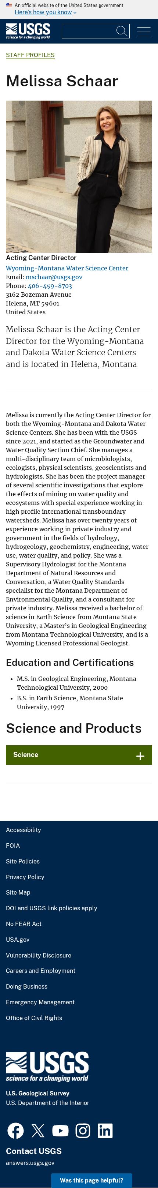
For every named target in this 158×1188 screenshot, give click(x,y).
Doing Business (26, 986)
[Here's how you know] (79, 9)
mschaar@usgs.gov (54, 277)
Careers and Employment (40, 971)
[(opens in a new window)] (15, 1130)
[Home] (28, 37)
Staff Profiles (30, 55)
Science (25, 754)
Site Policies (23, 861)
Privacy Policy (25, 877)
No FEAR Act (24, 924)
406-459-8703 (50, 285)
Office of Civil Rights (34, 1018)
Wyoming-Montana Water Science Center (67, 268)
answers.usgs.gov (30, 1162)
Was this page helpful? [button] (91, 1180)
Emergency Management (40, 1002)
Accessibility (23, 830)
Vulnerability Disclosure (38, 955)
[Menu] (144, 32)
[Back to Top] (131, 1161)
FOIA (13, 846)
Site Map (18, 892)
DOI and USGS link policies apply (51, 908)
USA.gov (17, 940)
